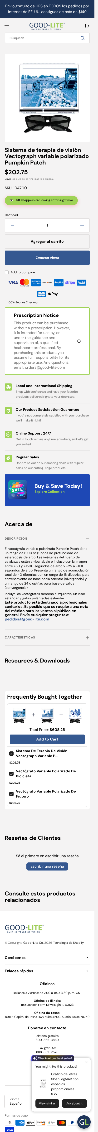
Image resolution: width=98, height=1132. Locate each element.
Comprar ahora (47, 254)
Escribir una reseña (47, 862)
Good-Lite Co (33, 939)
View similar (47, 1103)
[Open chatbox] (84, 1122)
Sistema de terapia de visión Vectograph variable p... (41, 750)
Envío (8, 175)
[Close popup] (86, 1062)
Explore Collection (49, 488)
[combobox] (47, 38)
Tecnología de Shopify (68, 939)
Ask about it (74, 1103)
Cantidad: (12, 211)
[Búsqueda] (83, 38)
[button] (6, 26)
